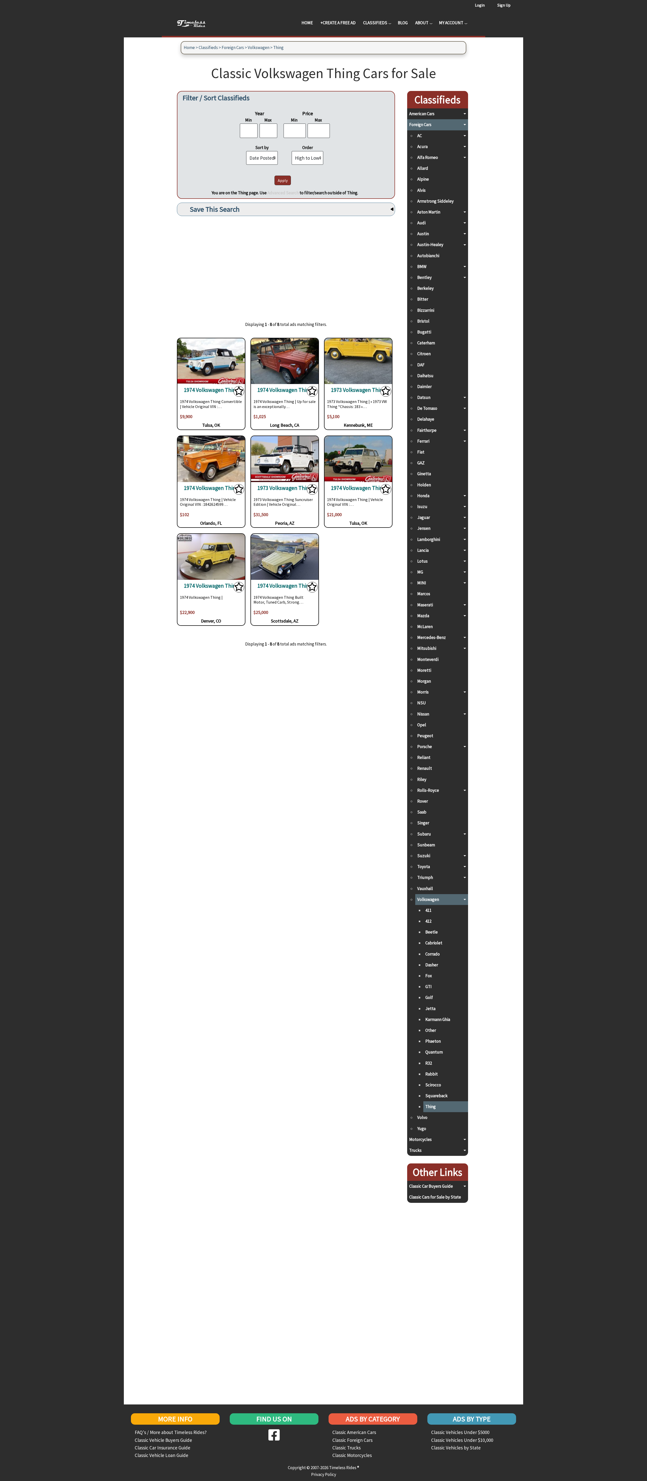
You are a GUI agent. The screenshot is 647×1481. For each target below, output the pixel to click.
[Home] (195, 22)
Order (307, 147)
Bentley (424, 277)
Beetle (431, 932)
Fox (428, 975)
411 (428, 910)
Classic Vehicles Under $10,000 (462, 1440)
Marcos (423, 593)
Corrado (432, 954)
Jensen (423, 528)
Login (480, 5)
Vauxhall (425, 888)
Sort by (262, 147)
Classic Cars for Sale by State (435, 1197)
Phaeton (433, 1041)
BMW (421, 266)
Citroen (424, 353)
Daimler (424, 386)
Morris (423, 692)
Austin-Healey (430, 244)
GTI (428, 986)
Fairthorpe (426, 430)
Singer (423, 823)
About (421, 23)
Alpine (423, 179)
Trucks (415, 1150)
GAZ (421, 463)
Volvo (422, 1117)
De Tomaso (427, 408)
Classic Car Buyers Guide (431, 1186)
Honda (423, 495)
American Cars (421, 113)
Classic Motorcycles (352, 1455)
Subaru (424, 834)
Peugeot (425, 735)
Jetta (430, 1008)
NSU (421, 703)
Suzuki (423, 855)
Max (268, 120)
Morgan (424, 681)
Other (430, 1030)
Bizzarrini (425, 310)
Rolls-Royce (428, 790)
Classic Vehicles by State (456, 1448)
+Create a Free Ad (338, 23)
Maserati (425, 605)
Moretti (424, 670)
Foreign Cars (233, 47)
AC (419, 135)
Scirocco (433, 1085)
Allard (422, 168)
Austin (423, 233)
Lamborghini (428, 539)
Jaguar (423, 517)
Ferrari (423, 441)
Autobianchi (428, 255)
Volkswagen (258, 47)
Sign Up (504, 5)
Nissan (423, 714)
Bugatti (424, 332)
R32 (428, 1063)
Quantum (434, 1052)
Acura (422, 146)
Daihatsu (425, 375)
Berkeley (425, 288)
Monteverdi (427, 659)
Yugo (421, 1128)
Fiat (420, 452)
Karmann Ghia (437, 1019)
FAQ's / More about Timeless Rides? (171, 1432)
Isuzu (422, 506)
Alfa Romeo (427, 157)
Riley (421, 779)
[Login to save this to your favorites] (239, 392)
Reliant (423, 757)
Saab (421, 812)
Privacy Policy (323, 1474)
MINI (421, 583)
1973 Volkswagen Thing (358, 390)
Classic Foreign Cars (352, 1440)
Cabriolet (433, 943)
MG (420, 572)
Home (307, 23)
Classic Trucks (346, 1448)
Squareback (436, 1095)
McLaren (425, 626)
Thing (278, 47)
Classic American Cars (354, 1432)
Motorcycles (420, 1139)
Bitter (422, 299)
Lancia (423, 550)
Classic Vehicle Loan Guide (161, 1455)
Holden (424, 485)
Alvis (421, 190)
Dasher (431, 965)
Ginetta (424, 473)
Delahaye (425, 419)
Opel (421, 725)
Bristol (423, 321)
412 (428, 921)
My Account (451, 23)
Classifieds (375, 23)
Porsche (424, 746)
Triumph (425, 877)
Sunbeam (426, 845)
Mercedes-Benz (431, 637)
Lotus (422, 561)
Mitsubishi (426, 648)
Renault (424, 768)
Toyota (423, 866)
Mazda (423, 615)
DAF (421, 365)
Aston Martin (428, 212)
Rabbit (431, 1074)
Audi (421, 223)
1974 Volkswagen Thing (211, 390)
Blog (403, 23)
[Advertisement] (286, 265)
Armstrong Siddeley (435, 201)
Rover (422, 801)
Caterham (426, 343)
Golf (429, 997)
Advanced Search (283, 193)
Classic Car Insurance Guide (162, 1448)
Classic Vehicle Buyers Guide (163, 1440)
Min (248, 120)
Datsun (423, 397)
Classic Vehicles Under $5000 (460, 1432)
